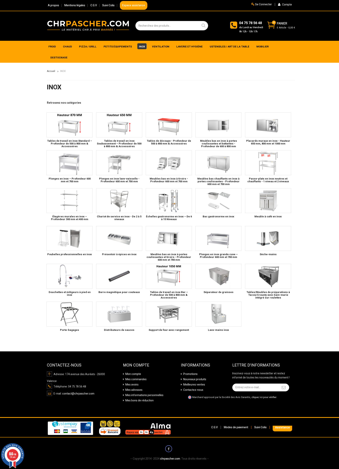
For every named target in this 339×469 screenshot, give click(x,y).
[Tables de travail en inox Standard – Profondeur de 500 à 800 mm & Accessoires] (69, 124)
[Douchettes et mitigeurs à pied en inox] (69, 276)
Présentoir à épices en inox (119, 254)
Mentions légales (74, 5)
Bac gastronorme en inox (218, 216)
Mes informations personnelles (144, 395)
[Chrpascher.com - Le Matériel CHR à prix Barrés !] (88, 25)
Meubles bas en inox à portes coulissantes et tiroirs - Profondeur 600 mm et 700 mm (169, 257)
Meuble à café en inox (268, 216)
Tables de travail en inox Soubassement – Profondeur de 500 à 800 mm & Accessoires (119, 143)
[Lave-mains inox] (218, 314)
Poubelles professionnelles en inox (69, 254)
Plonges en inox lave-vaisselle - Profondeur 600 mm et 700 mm (119, 180)
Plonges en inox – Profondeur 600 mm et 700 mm (70, 180)
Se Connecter (263, 4)
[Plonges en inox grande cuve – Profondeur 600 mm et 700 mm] (218, 238)
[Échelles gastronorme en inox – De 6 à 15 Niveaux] (169, 200)
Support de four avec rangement (169, 330)
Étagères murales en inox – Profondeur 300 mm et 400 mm (69, 218)
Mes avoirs (132, 385)
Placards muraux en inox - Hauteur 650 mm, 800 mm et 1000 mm (268, 142)
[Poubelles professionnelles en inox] (69, 238)
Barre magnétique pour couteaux (119, 292)
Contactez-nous (193, 390)
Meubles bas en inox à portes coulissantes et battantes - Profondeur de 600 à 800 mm (218, 143)
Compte (287, 5)
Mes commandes (136, 379)
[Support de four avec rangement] (169, 314)
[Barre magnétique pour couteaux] (119, 276)
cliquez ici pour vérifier (264, 397)
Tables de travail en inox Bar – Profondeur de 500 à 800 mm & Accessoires (169, 295)
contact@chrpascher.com (78, 394)
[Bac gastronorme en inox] (218, 200)
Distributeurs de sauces (119, 330)
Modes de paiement (236, 427)
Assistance (282, 427)
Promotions (190, 374)
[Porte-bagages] (69, 314)
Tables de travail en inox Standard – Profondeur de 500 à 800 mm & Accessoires (69, 143)
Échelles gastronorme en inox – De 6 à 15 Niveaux (169, 218)
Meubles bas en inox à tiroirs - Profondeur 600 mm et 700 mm (169, 180)
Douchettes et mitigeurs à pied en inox (70, 293)
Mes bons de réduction (139, 400)
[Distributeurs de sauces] (119, 314)
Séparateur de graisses (218, 292)
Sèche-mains (268, 254)
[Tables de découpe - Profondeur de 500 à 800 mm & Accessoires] (169, 124)
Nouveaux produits (194, 379)
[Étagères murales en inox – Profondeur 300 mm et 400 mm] (69, 200)
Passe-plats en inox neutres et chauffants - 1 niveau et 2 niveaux (268, 180)
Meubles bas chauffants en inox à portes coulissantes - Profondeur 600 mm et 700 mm (218, 181)
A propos (53, 5)
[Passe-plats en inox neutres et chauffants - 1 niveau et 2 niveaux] (268, 162)
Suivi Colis (108, 5)
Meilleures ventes (194, 385)
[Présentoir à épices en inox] (119, 238)
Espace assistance (133, 5)
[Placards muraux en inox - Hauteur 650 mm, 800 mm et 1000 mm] (268, 124)
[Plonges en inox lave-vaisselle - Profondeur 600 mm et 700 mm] (119, 162)
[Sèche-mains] (268, 238)
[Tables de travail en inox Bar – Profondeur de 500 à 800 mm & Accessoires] (169, 276)
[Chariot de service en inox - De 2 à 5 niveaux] (119, 200)
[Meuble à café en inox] (268, 200)
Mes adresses (133, 390)
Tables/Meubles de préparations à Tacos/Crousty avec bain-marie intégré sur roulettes (268, 295)
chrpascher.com (170, 459)
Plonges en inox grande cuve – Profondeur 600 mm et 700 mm (218, 255)
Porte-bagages (69, 330)
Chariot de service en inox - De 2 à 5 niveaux (119, 218)
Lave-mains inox (218, 330)
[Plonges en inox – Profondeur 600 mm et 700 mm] (69, 162)
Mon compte (133, 374)
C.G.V (93, 5)
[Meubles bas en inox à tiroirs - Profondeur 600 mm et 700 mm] (169, 162)
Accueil (51, 71)
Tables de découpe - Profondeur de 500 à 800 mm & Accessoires (169, 142)
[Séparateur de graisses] (218, 276)
